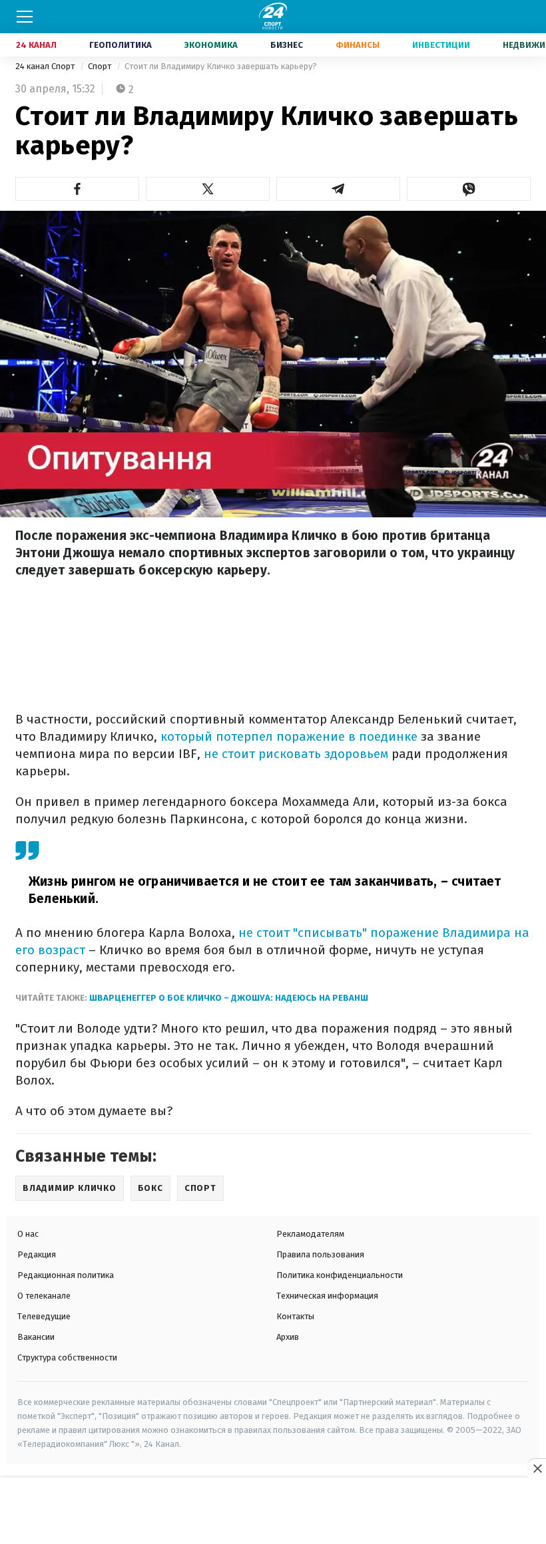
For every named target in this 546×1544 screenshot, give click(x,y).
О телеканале (44, 1296)
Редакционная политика (65, 1275)
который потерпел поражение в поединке (288, 736)
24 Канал (36, 45)
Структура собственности (67, 1357)
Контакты (295, 1316)
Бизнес (286, 45)
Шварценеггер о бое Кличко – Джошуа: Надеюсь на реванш (228, 998)
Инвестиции (441, 45)
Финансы (358, 45)
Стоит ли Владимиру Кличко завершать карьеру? (221, 66)
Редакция (36, 1254)
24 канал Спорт (46, 66)
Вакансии (36, 1337)
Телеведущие (44, 1316)
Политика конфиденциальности (339, 1275)
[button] (77, 189)
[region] (273, 1511)
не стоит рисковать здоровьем (296, 753)
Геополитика (120, 45)
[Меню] (25, 17)
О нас (28, 1234)
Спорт (100, 66)
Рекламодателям (310, 1234)
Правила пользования (320, 1254)
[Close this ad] (536, 1468)
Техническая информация (327, 1296)
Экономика (211, 45)
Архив (287, 1337)
